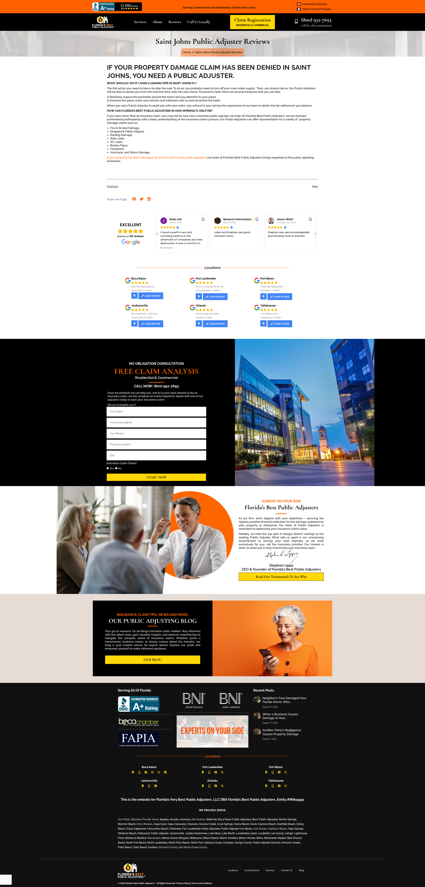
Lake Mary (214, 833)
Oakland (209, 842)
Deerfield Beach (286, 824)
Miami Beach (211, 838)
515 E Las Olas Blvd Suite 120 (209, 286)
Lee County (277, 833)
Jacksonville (139, 305)
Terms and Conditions (202, 883)
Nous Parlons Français (316, 9)
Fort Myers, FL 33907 (270, 290)
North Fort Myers (136, 842)
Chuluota (192, 824)
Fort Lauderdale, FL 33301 (208, 290)
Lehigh (289, 833)
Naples (282, 838)
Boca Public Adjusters (265, 819)
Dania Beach (241, 824)
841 (133, 313)
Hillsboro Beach (127, 833)
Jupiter (189, 833)
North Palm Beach (179, 842)
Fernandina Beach (158, 828)
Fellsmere (175, 828)
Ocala (218, 842)
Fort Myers (267, 278)
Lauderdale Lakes (246, 833)
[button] (134, 199)
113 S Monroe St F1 (269, 313)
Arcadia (174, 819)
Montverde (270, 838)
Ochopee (228, 842)
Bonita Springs (287, 819)
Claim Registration (252, 20)
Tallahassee (268, 305)
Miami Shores (247, 838)
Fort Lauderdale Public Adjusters (201, 828)
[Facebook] (146, 772)
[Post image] (257, 699)
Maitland (130, 838)
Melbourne (196, 838)
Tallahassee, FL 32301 (270, 317)
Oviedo (296, 842)
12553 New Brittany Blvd (271, 286)
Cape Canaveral (177, 824)
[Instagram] (152, 772)
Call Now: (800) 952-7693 (156, 386)
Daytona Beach (267, 824)
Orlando (201, 305)
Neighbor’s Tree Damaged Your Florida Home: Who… (284, 700)
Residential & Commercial (156, 378)
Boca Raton (138, 278)
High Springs (295, 828)
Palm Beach (125, 847)
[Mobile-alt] (139, 772)
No (120, 468)
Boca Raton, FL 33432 (141, 290)
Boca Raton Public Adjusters (234, 819)
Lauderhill (264, 833)
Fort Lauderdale (206, 278)
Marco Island (169, 838)
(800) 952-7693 (316, 19)
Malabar (141, 838)
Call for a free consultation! (316, 25)
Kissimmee (200, 833)
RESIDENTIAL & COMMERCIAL (252, 25)
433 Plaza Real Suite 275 (142, 286)
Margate (183, 838)
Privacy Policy (182, 883)
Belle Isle (212, 819)
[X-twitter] (159, 772)
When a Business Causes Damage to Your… (280, 716)
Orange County (243, 842)
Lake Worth (228, 833)
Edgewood (140, 828)
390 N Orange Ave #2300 (207, 313)
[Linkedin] (165, 772)
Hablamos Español (314, 4)
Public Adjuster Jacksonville (167, 833)
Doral (129, 828)
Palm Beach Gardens (145, 847)
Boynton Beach (127, 824)
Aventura (185, 819)
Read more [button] (220, 247)
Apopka (164, 819)
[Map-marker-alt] (133, 772)
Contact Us (286, 870)
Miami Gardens (229, 838)
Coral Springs (225, 824)
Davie (253, 824)
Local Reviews (251, 870)
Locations (233, 870)
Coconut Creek (207, 824)
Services (270, 870)
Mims (259, 838)
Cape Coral (160, 824)
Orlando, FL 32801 (204, 317)
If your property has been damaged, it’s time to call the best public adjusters (156, 157)
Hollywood (143, 833)
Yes (111, 468)
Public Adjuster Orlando (266, 842)
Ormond (286, 842)
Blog (301, 870)
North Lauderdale (157, 842)
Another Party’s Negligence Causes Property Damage (281, 732)
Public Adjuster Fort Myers (236, 828)
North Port (197, 842)
